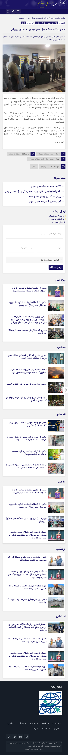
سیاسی (33, 723)
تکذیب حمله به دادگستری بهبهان (46, 186)
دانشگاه (45, 728)
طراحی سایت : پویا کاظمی (34, 749)
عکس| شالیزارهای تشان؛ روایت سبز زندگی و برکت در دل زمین (32, 191)
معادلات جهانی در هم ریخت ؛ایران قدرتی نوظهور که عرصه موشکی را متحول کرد (27, 371)
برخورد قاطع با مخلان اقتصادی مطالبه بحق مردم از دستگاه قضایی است (27, 357)
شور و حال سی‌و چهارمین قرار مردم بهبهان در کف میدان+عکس (26, 399)
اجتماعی (56, 723)
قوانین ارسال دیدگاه (50, 260)
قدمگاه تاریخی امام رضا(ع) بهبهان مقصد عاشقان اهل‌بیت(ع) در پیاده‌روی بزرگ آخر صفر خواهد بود (27, 535)
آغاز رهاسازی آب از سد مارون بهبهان (45, 201)
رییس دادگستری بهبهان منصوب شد (45, 196)
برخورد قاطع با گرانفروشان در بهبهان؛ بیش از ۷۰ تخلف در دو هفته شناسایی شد (26, 466)
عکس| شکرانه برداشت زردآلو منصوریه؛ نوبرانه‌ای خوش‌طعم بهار (28, 452)
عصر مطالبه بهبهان (45, 154)
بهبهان (21, 18)
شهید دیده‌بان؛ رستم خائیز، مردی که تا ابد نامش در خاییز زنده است (27, 587)
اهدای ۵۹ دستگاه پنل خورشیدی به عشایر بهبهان (38, 29)
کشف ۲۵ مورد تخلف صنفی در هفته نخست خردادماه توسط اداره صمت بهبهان (26, 438)
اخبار (52, 18)
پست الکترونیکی (26, 248)
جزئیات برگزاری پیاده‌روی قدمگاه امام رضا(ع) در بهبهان (26, 520)
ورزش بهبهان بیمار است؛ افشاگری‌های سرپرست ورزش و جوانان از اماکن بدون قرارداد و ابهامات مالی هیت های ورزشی (28, 319)
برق (27, 18)
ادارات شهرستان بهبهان (39, 18)
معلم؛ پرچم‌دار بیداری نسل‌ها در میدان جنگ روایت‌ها (26, 601)
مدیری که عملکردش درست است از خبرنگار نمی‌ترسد (27, 331)
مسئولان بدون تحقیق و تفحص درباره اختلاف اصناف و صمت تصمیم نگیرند (29, 289)
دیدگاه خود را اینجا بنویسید (51, 234)
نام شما (59, 248)
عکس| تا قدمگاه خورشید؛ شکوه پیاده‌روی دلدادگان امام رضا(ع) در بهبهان (27, 304)
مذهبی (10, 723)
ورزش (56, 728)
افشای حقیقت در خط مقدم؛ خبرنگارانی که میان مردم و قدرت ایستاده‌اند (27, 558)
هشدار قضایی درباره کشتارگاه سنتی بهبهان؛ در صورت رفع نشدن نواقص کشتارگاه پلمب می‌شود (27, 627)
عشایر (34, 166)
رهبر (34, 728)
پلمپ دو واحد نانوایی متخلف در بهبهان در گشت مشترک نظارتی (27, 424)
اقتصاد (44, 723)
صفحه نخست (59, 18)
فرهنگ (21, 723)
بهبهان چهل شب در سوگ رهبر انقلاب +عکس (26, 384)
